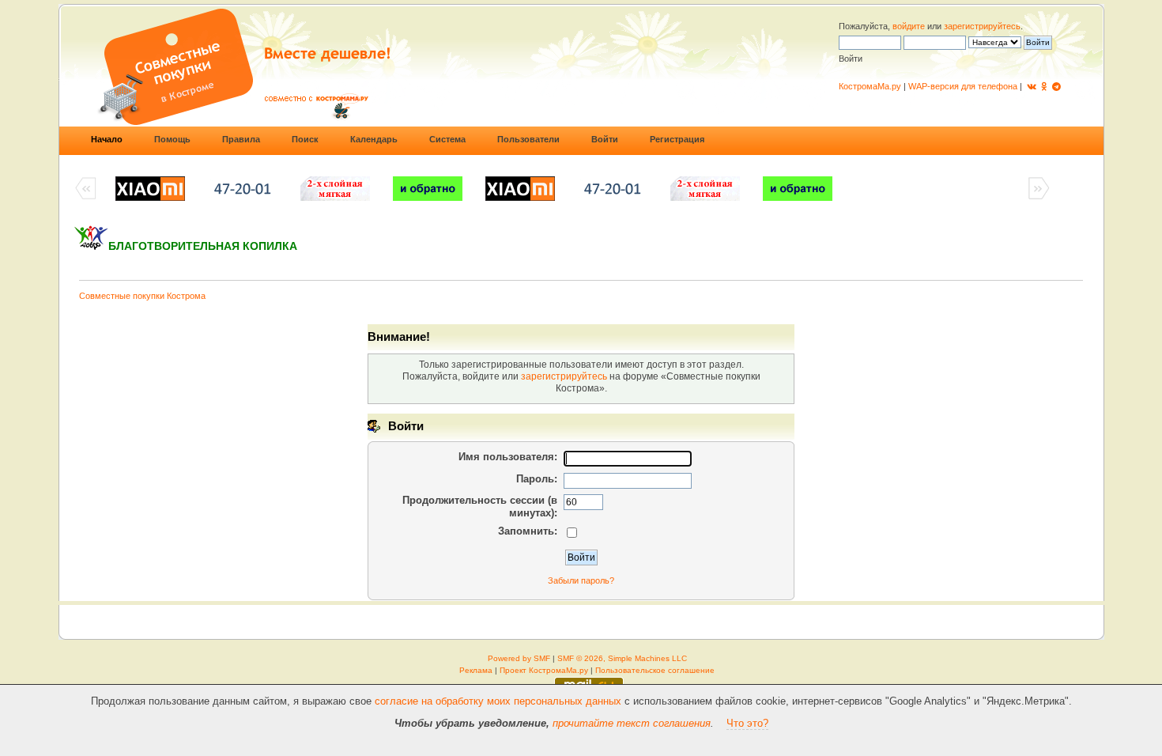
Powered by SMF (519, 658)
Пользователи (528, 139)
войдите (908, 26)
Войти (604, 139)
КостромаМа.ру (870, 86)
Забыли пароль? (581, 580)
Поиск (305, 139)
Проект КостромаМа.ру (544, 670)
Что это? (747, 723)
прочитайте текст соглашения (632, 723)
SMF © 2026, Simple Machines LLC (622, 658)
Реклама (475, 670)
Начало (107, 139)
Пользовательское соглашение (655, 670)
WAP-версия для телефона (962, 86)
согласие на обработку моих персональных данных (498, 701)
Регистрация (677, 139)
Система (447, 139)
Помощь (172, 139)
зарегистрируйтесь (982, 26)
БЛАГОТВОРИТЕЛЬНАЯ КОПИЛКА (202, 246)
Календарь (374, 139)
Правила (241, 139)
